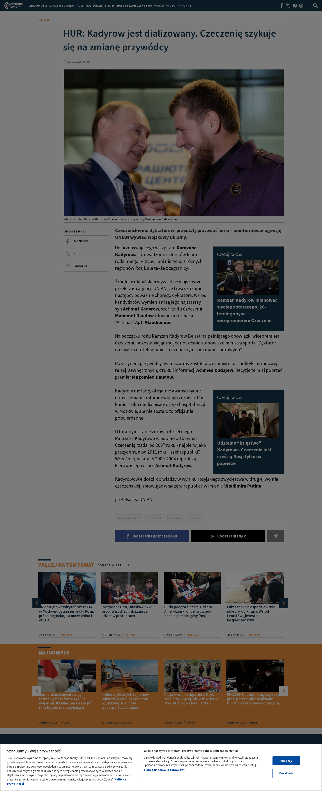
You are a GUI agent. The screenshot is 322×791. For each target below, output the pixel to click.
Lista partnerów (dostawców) (164, 770)
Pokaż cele (286, 773)
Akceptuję (286, 761)
